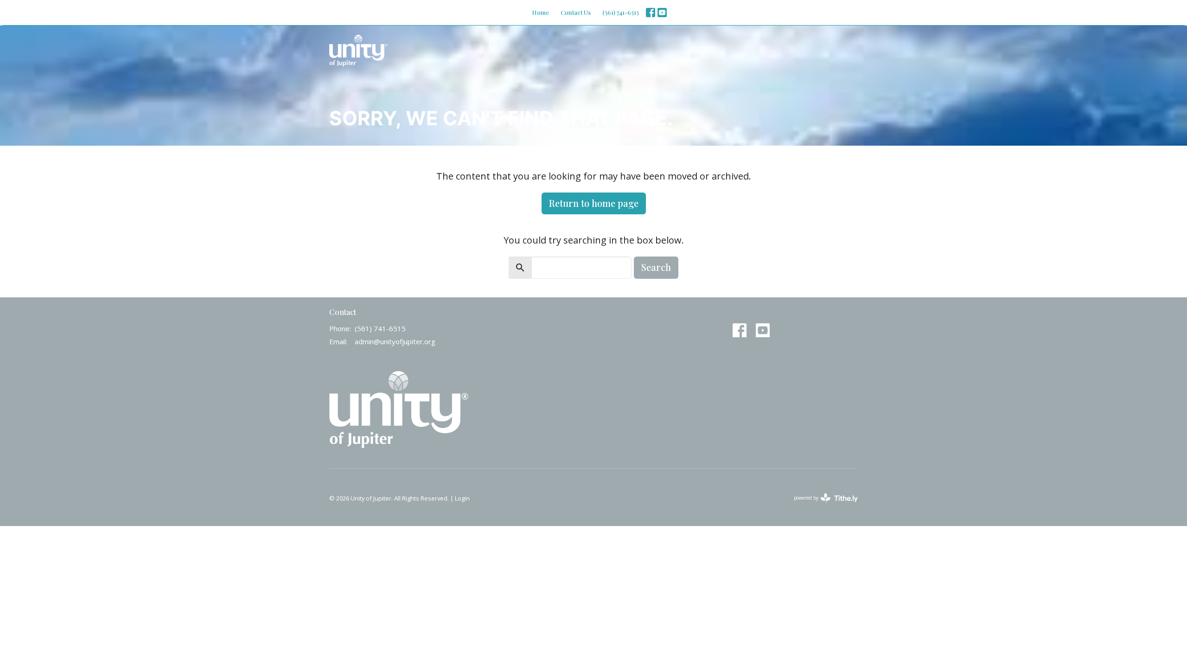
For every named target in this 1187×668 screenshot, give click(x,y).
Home (540, 12)
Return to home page (593, 203)
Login (462, 498)
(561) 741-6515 (620, 12)
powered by (821, 506)
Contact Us (576, 12)
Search (656, 267)
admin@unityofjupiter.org (395, 341)
